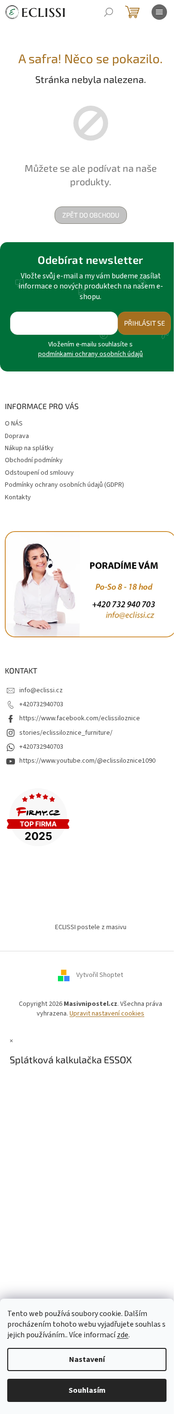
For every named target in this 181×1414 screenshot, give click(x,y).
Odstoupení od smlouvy (39, 473)
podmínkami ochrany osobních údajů (90, 354)
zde (122, 1335)
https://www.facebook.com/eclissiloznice (79, 718)
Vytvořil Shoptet (99, 975)
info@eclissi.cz (41, 690)
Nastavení (87, 1359)
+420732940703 (41, 704)
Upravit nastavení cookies (107, 1013)
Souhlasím (87, 1390)
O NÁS (14, 423)
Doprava (17, 436)
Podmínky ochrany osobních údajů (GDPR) (64, 485)
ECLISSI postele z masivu (90, 927)
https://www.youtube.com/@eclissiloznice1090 (87, 761)
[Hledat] (108, 12)
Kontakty (18, 497)
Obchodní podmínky (34, 460)
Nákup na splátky (29, 448)
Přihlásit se (144, 323)
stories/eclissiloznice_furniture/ (65, 733)
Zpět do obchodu (90, 215)
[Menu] (159, 12)
